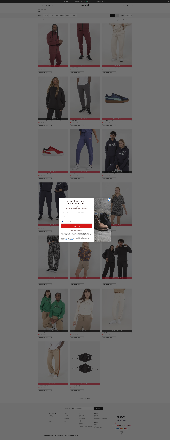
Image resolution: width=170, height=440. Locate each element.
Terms (72, 239)
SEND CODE (76, 226)
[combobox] (63, 222)
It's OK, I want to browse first (76, 230)
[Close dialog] (109, 199)
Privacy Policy (67, 239)
